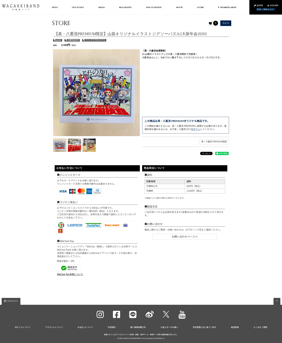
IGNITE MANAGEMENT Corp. (135, 338)
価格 (55, 45)
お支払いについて (85, 327)
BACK (226, 23)
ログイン (195, 129)
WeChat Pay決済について (70, 274)
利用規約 (112, 327)
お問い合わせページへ (185, 236)
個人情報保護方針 (138, 327)
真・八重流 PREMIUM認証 (214, 142)
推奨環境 (235, 327)
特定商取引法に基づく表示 (204, 327)
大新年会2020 (73, 40)
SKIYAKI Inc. (160, 338)
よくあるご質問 (260, 327)
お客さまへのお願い (169, 327)
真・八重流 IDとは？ (266, 9)
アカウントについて (54, 327)
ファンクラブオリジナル (95, 40)
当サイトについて (23, 327)
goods (58, 40)
